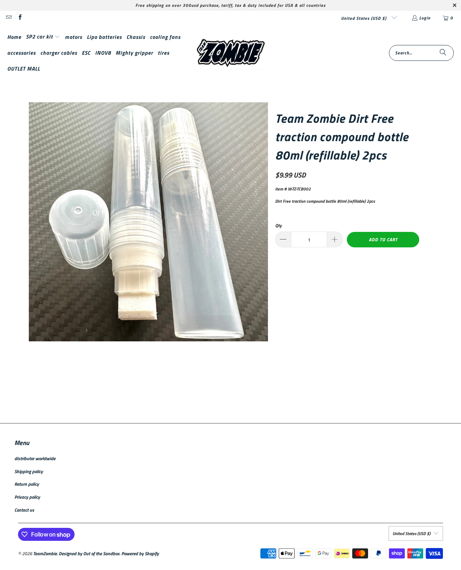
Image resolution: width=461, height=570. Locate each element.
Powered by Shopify (140, 553)
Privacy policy (27, 497)
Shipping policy (28, 471)
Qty (278, 225)
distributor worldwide (34, 458)
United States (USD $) (364, 18)
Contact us (24, 509)
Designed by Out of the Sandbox (89, 553)
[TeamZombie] (230, 53)
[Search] (443, 53)
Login (424, 17)
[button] (43, 37)
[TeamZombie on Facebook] (19, 17)
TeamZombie (45, 553)
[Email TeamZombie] (8, 17)
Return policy (26, 484)
